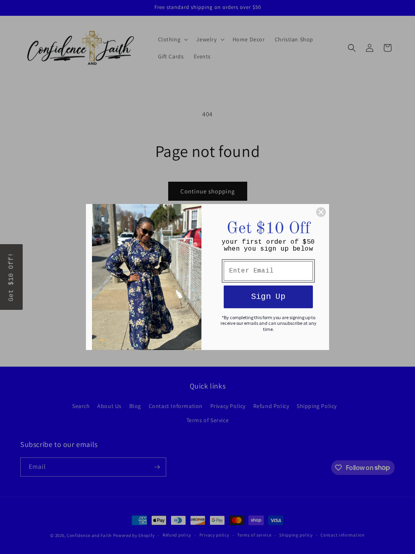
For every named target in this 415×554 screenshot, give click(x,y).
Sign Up (268, 296)
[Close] (321, 212)
